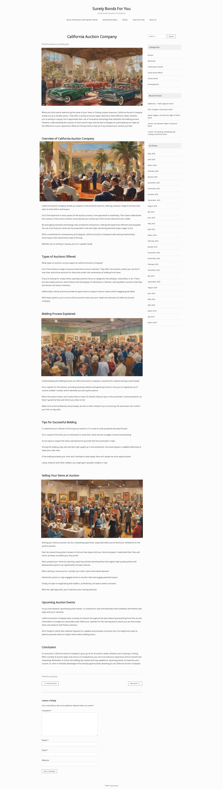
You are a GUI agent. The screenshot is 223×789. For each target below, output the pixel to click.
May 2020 (151, 299)
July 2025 (151, 212)
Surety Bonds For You (111, 8)
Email (45, 750)
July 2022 (151, 276)
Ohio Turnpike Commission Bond (160, 109)
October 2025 (153, 194)
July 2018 (151, 317)
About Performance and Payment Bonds (82, 20)
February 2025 (153, 241)
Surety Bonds (52, 676)
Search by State (139, 20)
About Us (152, 20)
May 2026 (151, 153)
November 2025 (154, 188)
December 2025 (154, 183)
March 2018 (152, 322)
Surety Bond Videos (109, 20)
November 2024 (154, 258)
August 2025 (152, 206)
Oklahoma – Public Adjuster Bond (160, 104)
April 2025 (151, 229)
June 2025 (151, 218)
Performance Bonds (155, 67)
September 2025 (154, 200)
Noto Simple (114, 786)
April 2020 (151, 305)
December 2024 (154, 253)
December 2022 (154, 270)
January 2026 (152, 177)
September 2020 (154, 282)
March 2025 (152, 235)
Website (45, 760)
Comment (47, 710)
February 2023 (153, 264)
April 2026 (151, 159)
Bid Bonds (152, 61)
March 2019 (152, 311)
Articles (125, 20)
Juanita (66, 44)
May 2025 (151, 223)
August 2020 (152, 287)
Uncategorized (153, 84)
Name (45, 740)
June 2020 (151, 293)
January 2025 (152, 247)
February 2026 (153, 171)
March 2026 (152, 165)
